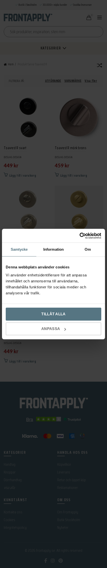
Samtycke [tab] (19, 249)
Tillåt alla (53, 314)
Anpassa (50, 329)
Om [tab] (88, 249)
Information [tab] (53, 249)
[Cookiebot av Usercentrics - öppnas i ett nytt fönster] (79, 235)
